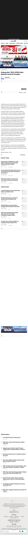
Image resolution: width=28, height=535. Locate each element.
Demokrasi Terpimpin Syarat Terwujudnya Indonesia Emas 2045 (14, 454)
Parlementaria (4, 69)
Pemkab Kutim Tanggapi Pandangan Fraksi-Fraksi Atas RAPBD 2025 (14, 484)
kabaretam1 (7, 77)
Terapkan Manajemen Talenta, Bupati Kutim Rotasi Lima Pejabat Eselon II (10, 191)
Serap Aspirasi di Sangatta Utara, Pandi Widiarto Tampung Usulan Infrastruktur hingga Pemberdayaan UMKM (9, 163)
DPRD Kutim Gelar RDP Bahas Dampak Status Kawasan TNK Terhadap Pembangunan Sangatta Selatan (9, 214)
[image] (24, 163)
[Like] (3, 531)
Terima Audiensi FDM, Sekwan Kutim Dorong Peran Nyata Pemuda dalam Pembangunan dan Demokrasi (11, 171)
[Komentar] (7, 531)
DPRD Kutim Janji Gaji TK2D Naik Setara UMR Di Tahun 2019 (13, 443)
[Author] (2, 77)
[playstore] (16, 522)
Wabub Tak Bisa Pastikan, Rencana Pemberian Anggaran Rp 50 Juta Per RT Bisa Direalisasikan (13, 478)
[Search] (25, 41)
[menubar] (1, 41)
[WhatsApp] (20, 531)
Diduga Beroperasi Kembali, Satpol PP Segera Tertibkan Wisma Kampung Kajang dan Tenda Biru (14, 448)
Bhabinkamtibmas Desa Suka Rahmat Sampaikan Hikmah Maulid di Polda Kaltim (10, 206)
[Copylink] (22, 531)
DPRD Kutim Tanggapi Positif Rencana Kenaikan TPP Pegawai (14, 490)
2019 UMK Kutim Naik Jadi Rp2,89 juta (11, 437)
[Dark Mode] (27, 41)
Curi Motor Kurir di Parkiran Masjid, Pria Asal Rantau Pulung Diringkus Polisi (10, 222)
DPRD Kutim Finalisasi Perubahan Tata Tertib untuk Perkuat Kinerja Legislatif (9, 179)
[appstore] (11, 522)
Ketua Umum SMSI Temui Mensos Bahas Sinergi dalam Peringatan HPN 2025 (13, 460)
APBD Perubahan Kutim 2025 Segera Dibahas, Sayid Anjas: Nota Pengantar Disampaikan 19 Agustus (14, 466)
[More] (20, 167)
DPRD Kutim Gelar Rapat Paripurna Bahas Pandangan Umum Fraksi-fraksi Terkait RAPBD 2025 (15, 472)
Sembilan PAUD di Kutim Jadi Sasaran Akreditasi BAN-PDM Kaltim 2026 (9, 198)
